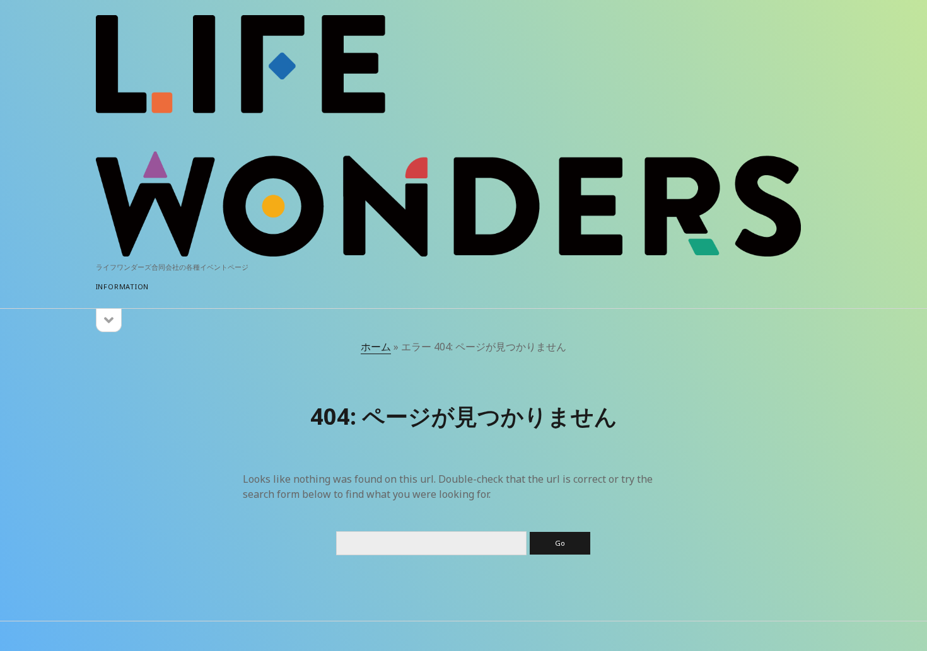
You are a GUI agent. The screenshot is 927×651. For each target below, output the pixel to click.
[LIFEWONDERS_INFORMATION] (449, 250)
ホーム (376, 347)
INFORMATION (122, 286)
